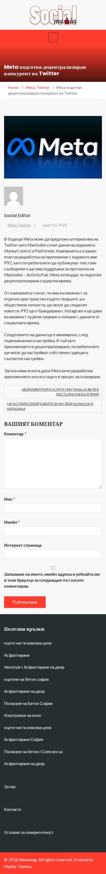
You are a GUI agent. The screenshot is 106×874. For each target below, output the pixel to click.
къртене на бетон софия (26, 679)
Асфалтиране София (23, 739)
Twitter (24, 225)
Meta (12, 225)
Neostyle (12, 667)
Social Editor (17, 215)
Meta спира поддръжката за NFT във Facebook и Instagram (50, 406)
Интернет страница (23, 545)
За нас (10, 786)
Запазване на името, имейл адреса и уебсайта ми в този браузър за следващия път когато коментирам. (52, 580)
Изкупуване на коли (22, 715)
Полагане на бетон (21, 751)
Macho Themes (18, 866)
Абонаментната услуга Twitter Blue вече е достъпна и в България (60, 391)
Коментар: (15, 433)
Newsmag (28, 859)
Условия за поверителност (29, 832)
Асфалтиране (17, 655)
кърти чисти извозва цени (27, 642)
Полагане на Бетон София (28, 703)
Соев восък (52, 751)
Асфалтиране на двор (44, 667)
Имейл (12, 522)
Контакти (12, 809)
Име (9, 499)
